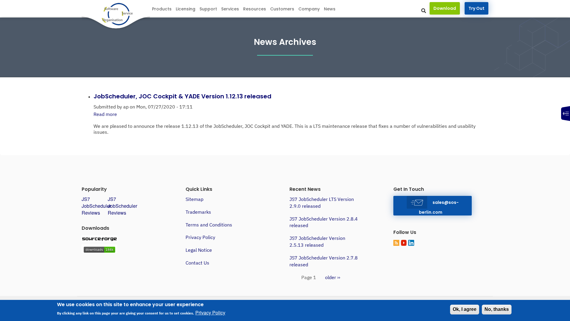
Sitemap (194, 199)
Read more (105, 114)
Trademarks (198, 212)
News (329, 9)
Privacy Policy (200, 237)
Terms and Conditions (209, 225)
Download (444, 8)
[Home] (116, 14)
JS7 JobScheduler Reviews (96, 206)
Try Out (476, 8)
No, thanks (496, 309)
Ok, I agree (464, 309)
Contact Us (197, 263)
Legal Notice (199, 250)
